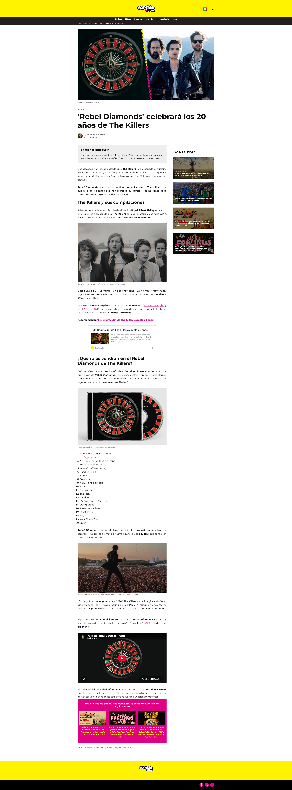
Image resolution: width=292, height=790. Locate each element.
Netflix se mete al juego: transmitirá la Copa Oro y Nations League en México (193, 199)
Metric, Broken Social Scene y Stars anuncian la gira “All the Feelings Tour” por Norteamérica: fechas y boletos (193, 249)
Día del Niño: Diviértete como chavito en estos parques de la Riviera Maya (192, 174)
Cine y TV (149, 19)
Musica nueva (111, 748)
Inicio (79, 23)
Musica (102, 748)
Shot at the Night (154, 305)
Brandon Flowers (92, 748)
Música (128, 19)
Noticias (118, 19)
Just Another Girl (88, 309)
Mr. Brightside (88, 457)
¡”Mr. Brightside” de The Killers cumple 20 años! (125, 320)
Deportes (138, 19)
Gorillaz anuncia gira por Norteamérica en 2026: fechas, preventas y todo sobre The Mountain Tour (192, 224)
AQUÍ (147, 623)
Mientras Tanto (162, 19)
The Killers (122, 748)
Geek (174, 19)
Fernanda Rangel (96, 134)
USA (129, 748)
